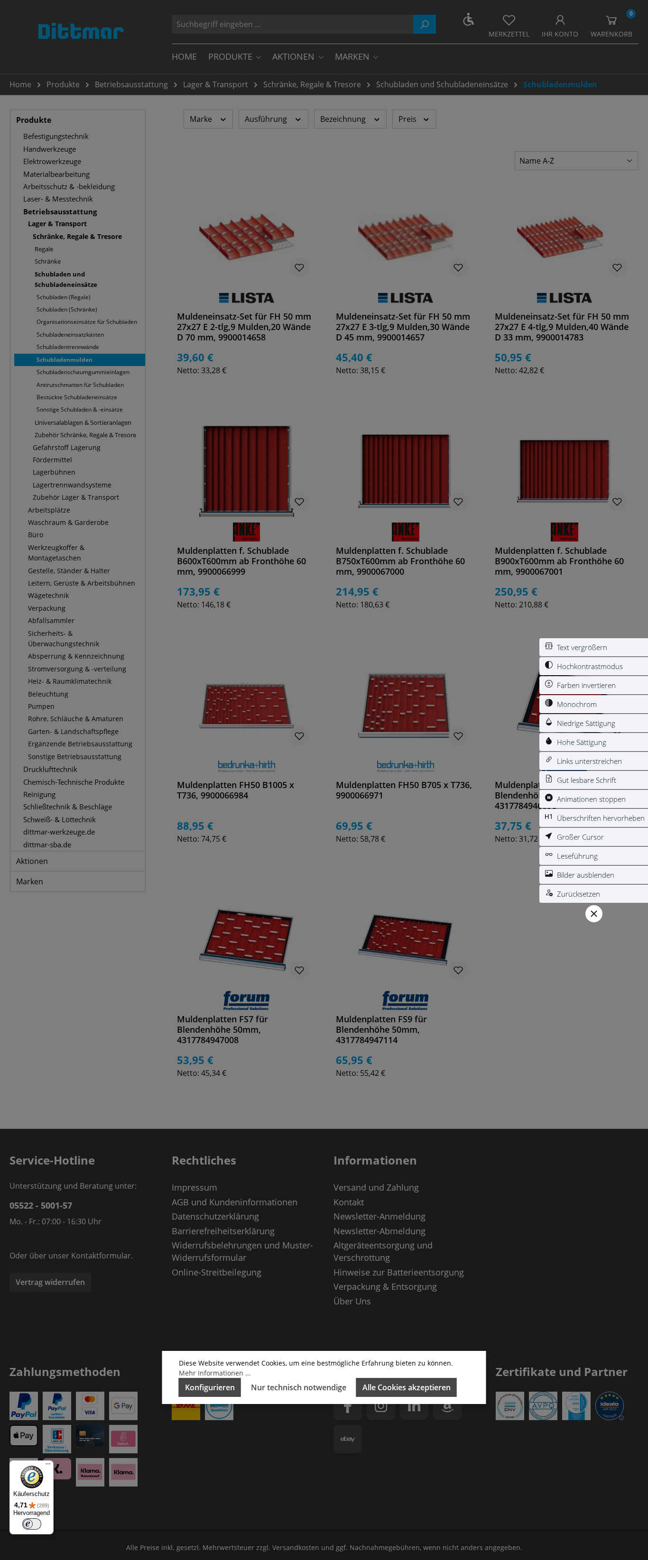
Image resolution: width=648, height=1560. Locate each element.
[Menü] (48, 1466)
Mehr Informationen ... (215, 1372)
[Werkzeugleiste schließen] (593, 913)
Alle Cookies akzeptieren (406, 1387)
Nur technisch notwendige (298, 1387)
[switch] (593, 647)
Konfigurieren (210, 1387)
